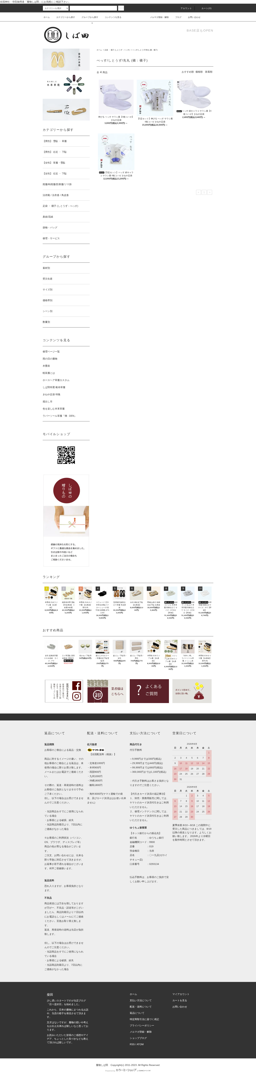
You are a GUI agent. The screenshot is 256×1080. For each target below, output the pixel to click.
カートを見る (179, 1000)
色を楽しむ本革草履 (54, 408)
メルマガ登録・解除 (159, 17)
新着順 (208, 71)
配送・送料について (141, 1006)
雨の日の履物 (50, 358)
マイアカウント (180, 994)
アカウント (186, 8)
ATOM (140, 1044)
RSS (132, 1044)
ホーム (47, 17)
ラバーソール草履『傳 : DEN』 (60, 415)
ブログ (178, 17)
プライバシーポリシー (142, 1025)
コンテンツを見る (113, 17)
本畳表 (46, 365)
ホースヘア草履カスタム (56, 380)
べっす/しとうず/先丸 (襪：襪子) (145, 50)
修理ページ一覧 (51, 351)
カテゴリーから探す (65, 17)
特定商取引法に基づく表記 (144, 1019)
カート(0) (206, 8)
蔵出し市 (47, 401)
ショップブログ (138, 1038)
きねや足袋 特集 (51, 394)
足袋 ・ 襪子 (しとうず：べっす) (117, 50)
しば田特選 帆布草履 (54, 387)
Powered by (110, 1071)
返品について (137, 1013)
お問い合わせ (194, 17)
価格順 (199, 71)
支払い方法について (141, 1000)
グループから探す (90, 17)
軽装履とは (49, 373)
